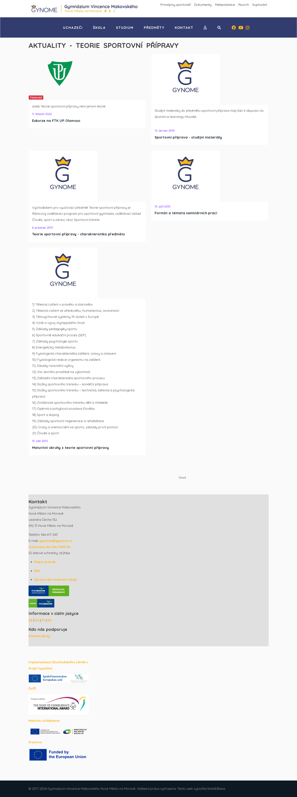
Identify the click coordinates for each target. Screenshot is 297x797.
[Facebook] (234, 28)
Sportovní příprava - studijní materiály (188, 137)
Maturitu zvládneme (44, 721)
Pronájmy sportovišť (175, 5)
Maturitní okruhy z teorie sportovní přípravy (70, 447)
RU (50, 620)
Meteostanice (225, 5)
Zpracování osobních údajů (55, 579)
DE (30, 620)
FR (43, 620)
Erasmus (35, 742)
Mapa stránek (45, 562)
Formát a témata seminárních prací (186, 213)
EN (37, 620)
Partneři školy (39, 636)
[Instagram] (247, 28)
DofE (32, 688)
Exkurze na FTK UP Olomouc (56, 120)
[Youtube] (240, 28)
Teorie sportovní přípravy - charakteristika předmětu (78, 234)
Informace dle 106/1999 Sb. (50, 547)
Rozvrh (243, 5)
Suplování (259, 5)
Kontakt (184, 27)
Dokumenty (203, 5)
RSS (37, 571)
